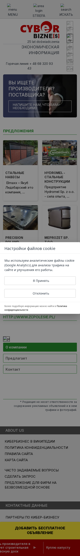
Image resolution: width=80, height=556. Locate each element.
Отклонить (41, 293)
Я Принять (41, 281)
